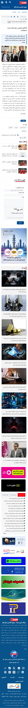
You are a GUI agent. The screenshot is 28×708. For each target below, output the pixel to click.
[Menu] (1, 3)
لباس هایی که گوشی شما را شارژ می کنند (16, 511)
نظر (23, 197)
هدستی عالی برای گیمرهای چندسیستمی (16, 506)
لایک (22, 138)
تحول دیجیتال (17, 696)
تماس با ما (24, 694)
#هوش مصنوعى (19, 681)
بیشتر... (25, 649)
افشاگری (10, 127)
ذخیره (20, 223)
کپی (9, 22)
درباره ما (7, 694)
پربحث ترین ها (5, 495)
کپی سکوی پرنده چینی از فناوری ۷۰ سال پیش (15, 503)
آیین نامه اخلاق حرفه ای (15, 694)
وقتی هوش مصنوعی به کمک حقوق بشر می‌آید (15, 521)
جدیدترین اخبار (21, 495)
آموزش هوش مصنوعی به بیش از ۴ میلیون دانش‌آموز (13, 518)
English (3, 696)
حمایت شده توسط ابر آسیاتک (14, 691)
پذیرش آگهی (23, 696)
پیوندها (11, 696)
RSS (7, 696)
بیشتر (4, 533)
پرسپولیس (24, 131)
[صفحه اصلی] (14, 3)
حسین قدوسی (23, 127)
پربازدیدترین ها (13, 495)
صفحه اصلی (24, 12)
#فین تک (12, 677)
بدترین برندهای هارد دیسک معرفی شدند (16, 508)
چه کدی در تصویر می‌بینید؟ (17, 213)
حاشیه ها (14, 12)
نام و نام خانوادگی (20, 188)
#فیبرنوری (4, 677)
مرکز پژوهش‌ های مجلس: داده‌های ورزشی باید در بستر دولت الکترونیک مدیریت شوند (9, 156)
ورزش (16, 127)
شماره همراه (21, 192)
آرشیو (3, 694)
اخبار (19, 12)
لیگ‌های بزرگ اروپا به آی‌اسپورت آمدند (16, 498)
